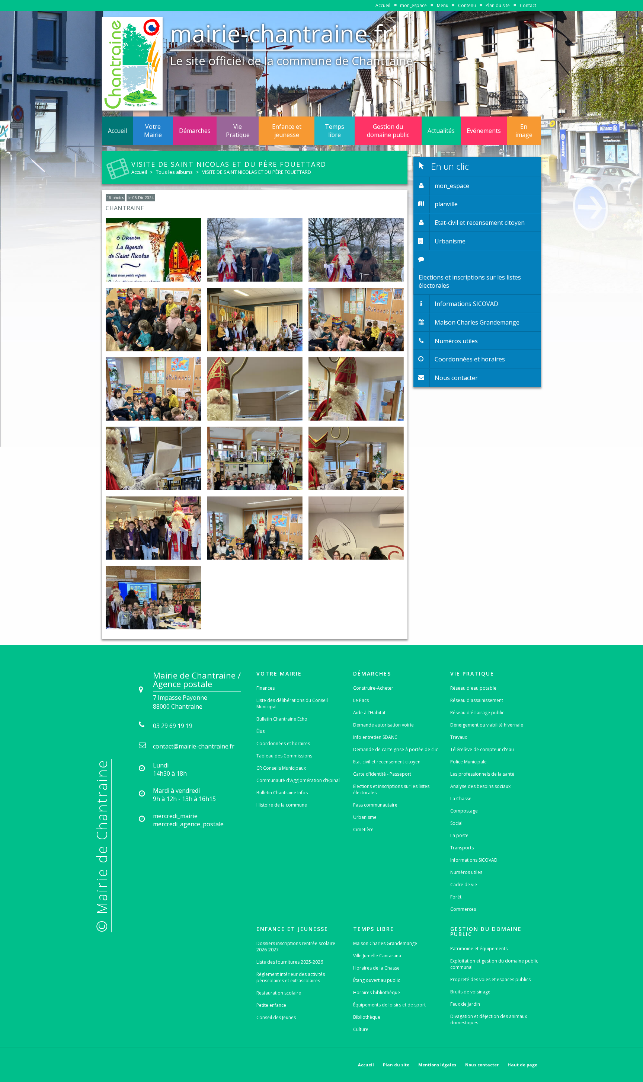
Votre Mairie (153, 130)
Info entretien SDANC (375, 737)
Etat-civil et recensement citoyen (386, 762)
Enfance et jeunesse (286, 130)
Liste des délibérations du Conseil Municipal (292, 703)
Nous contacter (482, 1064)
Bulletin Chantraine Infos (282, 792)
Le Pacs (361, 700)
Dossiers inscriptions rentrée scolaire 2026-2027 (295, 946)
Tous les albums (174, 172)
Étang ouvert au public (376, 980)
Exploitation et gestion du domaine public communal (494, 964)
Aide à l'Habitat (369, 712)
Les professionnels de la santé (482, 774)
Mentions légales (437, 1064)
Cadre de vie (463, 884)
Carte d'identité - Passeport (382, 774)
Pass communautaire (375, 805)
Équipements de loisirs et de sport (389, 1005)
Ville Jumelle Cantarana (377, 955)
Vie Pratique (238, 130)
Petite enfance (271, 1005)
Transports (462, 848)
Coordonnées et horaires (283, 743)
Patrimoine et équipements (479, 948)
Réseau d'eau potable (473, 688)
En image (523, 130)
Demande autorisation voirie (383, 725)
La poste (459, 835)
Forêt (455, 897)
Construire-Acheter (373, 688)
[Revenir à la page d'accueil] (132, 64)
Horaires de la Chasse (376, 968)
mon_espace (413, 5)
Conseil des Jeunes (276, 1017)
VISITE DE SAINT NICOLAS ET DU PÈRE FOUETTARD (256, 172)
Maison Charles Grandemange (385, 943)
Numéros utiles (466, 872)
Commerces (463, 909)
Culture (360, 1029)
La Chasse (460, 798)
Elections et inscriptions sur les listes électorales (391, 789)
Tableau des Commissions (284, 756)
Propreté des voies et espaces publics (490, 979)
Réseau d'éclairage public (477, 712)
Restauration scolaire (278, 993)
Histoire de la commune (281, 805)
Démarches (195, 131)
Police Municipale (468, 762)
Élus (260, 731)
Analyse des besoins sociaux (480, 786)
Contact (528, 5)
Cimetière (363, 829)
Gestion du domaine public (388, 130)
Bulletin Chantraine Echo (281, 719)
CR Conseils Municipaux (281, 768)
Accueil (382, 5)
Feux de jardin (465, 1004)
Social (456, 823)
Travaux (458, 737)
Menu (442, 5)
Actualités (441, 131)
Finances (265, 688)
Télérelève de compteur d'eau (482, 749)
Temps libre (334, 130)
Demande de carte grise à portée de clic (395, 749)
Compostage (464, 811)
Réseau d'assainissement (476, 700)
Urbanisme (365, 817)
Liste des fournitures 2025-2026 (289, 962)
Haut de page (522, 1064)
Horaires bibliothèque (376, 992)
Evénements (484, 131)
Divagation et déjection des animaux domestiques (488, 1019)
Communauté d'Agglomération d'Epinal (298, 780)
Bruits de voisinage (470, 992)
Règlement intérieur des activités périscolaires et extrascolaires (290, 977)
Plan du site (498, 5)
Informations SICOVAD (474, 860)
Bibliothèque (366, 1017)
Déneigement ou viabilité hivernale (486, 725)
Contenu (467, 5)
